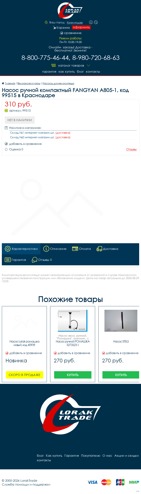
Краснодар (75, 22)
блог (80, 71)
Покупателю (90, 455)
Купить (73, 375)
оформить (81, 27)
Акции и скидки (126, 455)
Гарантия (49, 71)
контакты (93, 71)
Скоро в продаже (24, 375)
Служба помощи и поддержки (26, 484)
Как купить (67, 71)
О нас (107, 455)
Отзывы (131, 149)
